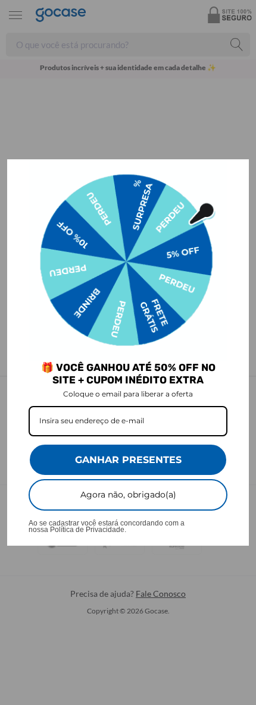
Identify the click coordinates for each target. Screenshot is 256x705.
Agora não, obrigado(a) (128, 494)
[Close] (234, 173)
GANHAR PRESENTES (128, 459)
